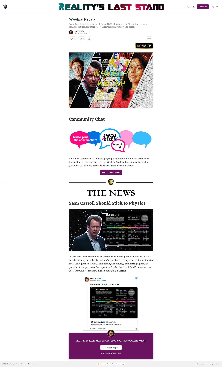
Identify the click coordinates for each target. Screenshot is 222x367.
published (118, 267)
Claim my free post (111, 347)
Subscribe (203, 7)
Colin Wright (79, 31)
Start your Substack (106, 364)
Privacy (18, 364)
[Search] (188, 6)
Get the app (120, 364)
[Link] (66, 119)
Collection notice (32, 364)
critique (126, 260)
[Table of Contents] (2, 183)
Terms (24, 364)
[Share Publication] (193, 6)
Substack (198, 364)
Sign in (215, 7)
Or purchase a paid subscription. (111, 353)
